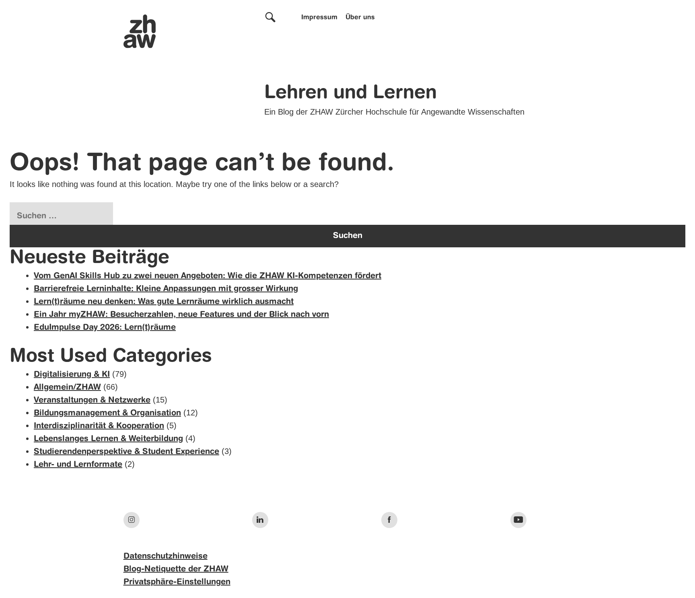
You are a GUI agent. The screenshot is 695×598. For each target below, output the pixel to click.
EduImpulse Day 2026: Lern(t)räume (105, 328)
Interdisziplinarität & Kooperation (99, 426)
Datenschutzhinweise (165, 557)
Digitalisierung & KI (72, 375)
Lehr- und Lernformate (78, 465)
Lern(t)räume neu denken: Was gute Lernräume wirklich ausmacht (164, 302)
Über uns (360, 17)
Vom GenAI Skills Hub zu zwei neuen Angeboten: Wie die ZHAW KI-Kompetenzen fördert (207, 276)
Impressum (319, 17)
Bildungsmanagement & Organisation (107, 413)
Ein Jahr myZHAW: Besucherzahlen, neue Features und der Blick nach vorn (181, 315)
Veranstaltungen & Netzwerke (92, 401)
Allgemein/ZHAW (67, 388)
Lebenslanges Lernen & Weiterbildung (108, 439)
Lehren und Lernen (350, 93)
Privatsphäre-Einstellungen (176, 582)
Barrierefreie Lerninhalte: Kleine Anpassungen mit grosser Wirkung (166, 289)
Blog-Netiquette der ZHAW (175, 569)
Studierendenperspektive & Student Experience (126, 452)
